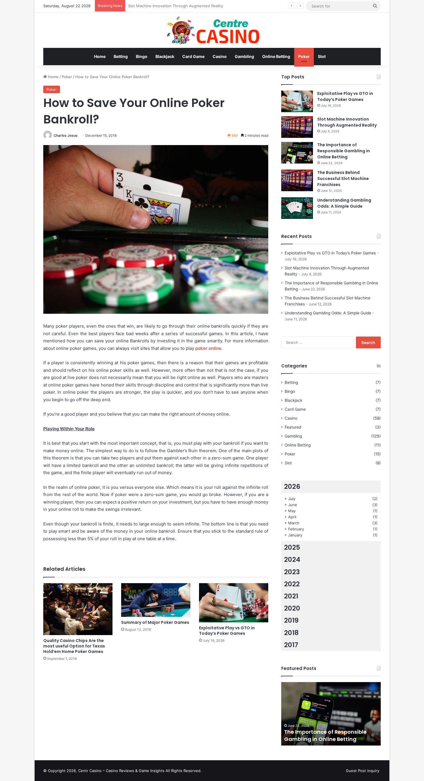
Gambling (244, 56)
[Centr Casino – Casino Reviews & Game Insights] (212, 30)
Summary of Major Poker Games (155, 622)
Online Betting (276, 56)
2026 (292, 486)
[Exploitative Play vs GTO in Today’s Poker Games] (233, 602)
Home (100, 56)
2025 (292, 547)
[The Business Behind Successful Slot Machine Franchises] (297, 180)
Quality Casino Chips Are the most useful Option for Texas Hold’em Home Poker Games (74, 646)
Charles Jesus (66, 135)
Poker (304, 56)
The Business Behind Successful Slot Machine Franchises (343, 178)
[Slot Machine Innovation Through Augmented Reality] (297, 127)
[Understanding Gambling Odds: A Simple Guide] (297, 208)
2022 (292, 584)
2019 (291, 620)
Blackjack (164, 56)
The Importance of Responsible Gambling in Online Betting (180, 5)
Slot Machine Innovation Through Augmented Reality (347, 122)
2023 (292, 572)
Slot (322, 56)
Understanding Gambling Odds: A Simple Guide (344, 203)
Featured (293, 427)
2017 (291, 644)
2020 (292, 608)
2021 (291, 596)
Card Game (193, 56)
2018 (291, 632)
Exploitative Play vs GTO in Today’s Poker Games (227, 630)
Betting (121, 56)
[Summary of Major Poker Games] (155, 600)
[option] (331, 714)
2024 (292, 559)
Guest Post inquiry (362, 770)
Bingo (141, 56)
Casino (220, 56)
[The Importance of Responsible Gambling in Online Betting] (297, 153)
